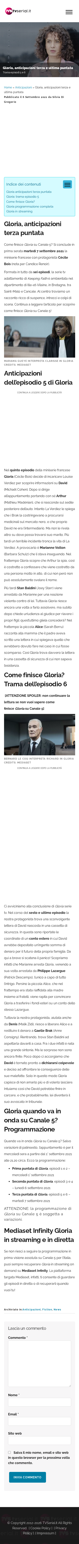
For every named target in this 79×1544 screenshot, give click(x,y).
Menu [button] (69, 12)
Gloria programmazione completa (29, 206)
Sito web (15, 1433)
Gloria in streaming (19, 211)
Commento (18, 1338)
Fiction (47, 1309)
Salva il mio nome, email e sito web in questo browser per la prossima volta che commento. (39, 1458)
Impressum (45, 1533)
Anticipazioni (23, 87)
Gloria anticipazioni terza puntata (28, 192)
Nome (14, 1395)
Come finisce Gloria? (20, 202)
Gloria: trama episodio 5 (22, 196)
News (57, 1309)
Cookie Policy (40, 1528)
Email (13, 1414)
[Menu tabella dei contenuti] (67, 184)
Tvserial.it (18, 11)
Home (8, 87)
